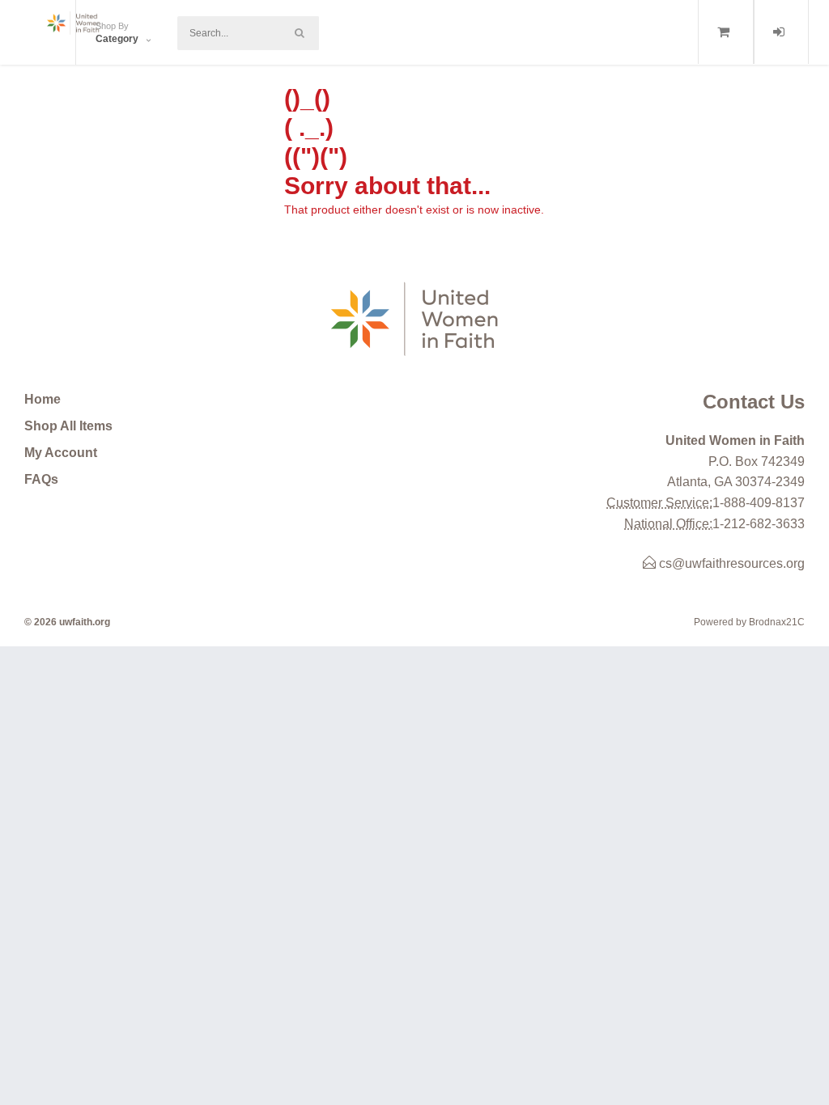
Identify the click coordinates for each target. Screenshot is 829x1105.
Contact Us (754, 402)
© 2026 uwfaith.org (67, 622)
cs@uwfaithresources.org (730, 563)
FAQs (41, 479)
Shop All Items (68, 426)
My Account (60, 452)
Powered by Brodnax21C (749, 622)
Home (42, 399)
